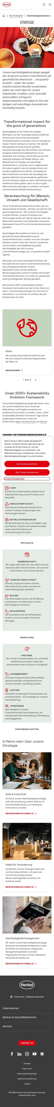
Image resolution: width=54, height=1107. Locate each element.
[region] (27, 459)
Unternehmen (11, 1008)
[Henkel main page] (7, 4)
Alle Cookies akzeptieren (27, 472)
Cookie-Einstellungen (14, 479)
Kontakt (25, 1043)
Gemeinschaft (29, 421)
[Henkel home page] (4, 16)
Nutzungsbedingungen (27, 1073)
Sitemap (27, 1063)
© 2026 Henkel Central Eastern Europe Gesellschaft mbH (27, 1094)
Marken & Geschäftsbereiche (19, 1017)
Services (7, 1026)
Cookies (27, 1084)
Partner (43, 421)
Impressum (27, 1068)
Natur (18, 421)
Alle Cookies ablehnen (27, 464)
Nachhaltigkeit (16, 15)
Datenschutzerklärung (27, 1078)
